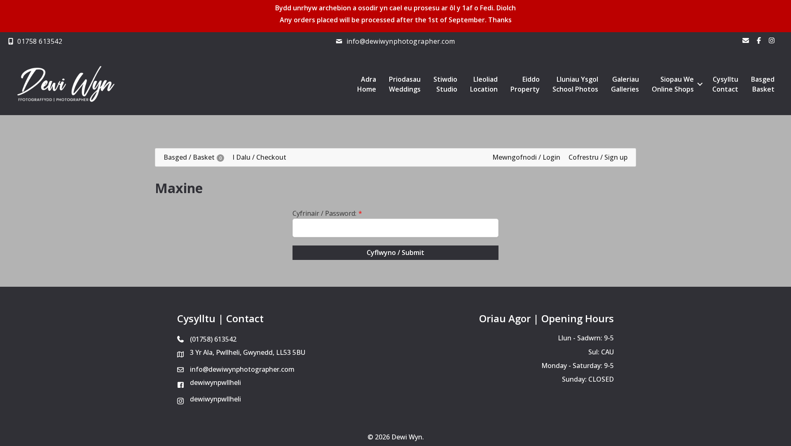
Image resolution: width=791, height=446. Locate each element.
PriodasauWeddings (405, 84)
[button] (700, 84)
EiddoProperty (525, 84)
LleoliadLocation (484, 84)
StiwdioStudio (445, 84)
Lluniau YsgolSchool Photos (575, 84)
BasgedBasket (763, 84)
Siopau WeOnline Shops (673, 84)
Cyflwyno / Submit (395, 252)
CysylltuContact (725, 84)
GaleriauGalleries (625, 84)
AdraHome (366, 84)
